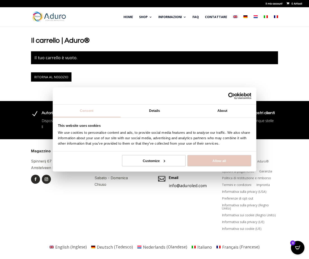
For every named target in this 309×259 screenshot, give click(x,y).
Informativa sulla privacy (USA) (244, 192)
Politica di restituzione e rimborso (246, 178)
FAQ (196, 17)
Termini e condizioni (236, 185)
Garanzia (265, 171)
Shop (143, 17)
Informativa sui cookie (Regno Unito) (249, 215)
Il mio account (274, 3)
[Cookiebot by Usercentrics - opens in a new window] (231, 95)
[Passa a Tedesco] (245, 21)
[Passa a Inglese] (235, 21)
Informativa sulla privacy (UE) (243, 222)
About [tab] (222, 111)
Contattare (216, 17)
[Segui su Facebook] (35, 179)
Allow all (219, 160)
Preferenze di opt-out (237, 198)
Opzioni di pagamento (238, 171)
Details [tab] (154, 111)
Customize (151, 160)
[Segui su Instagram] (46, 179)
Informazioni (170, 17)
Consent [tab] (86, 111)
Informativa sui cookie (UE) (241, 229)
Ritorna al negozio (51, 77)
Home (128, 17)
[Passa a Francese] (276, 21)
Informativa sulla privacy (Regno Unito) (245, 207)
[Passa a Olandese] (256, 21)
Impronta (263, 185)
